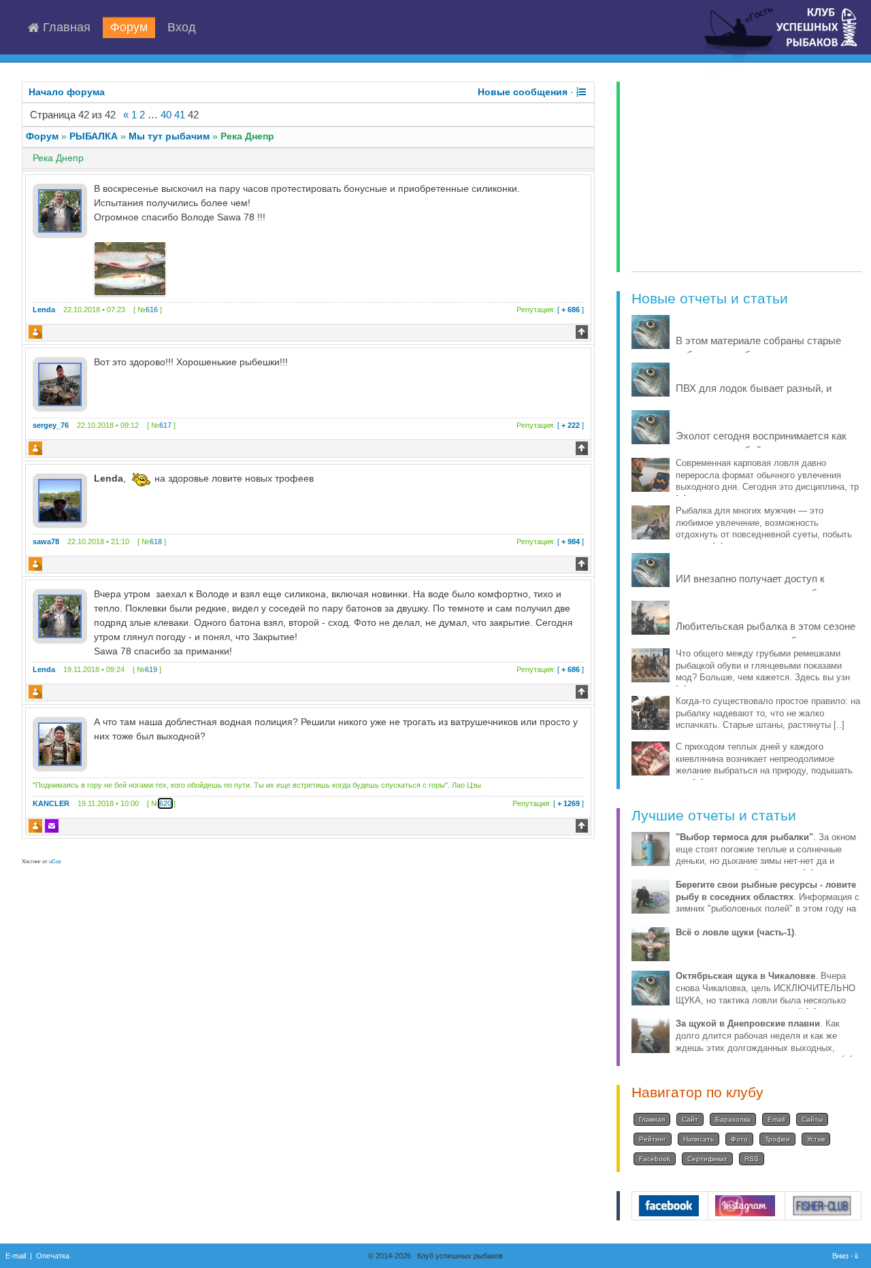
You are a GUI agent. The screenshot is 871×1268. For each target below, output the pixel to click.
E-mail (15, 1256)
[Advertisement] (746, 177)
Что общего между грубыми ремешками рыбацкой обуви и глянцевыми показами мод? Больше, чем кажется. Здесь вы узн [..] (763, 672)
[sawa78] (60, 499)
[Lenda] (60, 210)
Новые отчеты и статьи (709, 298)
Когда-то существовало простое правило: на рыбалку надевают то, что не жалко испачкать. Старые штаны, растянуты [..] (768, 713)
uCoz (55, 861)
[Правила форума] (581, 91)
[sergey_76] (60, 383)
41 (179, 114)
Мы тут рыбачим (169, 136)
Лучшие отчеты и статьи (713, 815)
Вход (181, 28)
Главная (65, 28)
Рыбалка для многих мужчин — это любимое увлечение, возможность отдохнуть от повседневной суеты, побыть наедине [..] (764, 529)
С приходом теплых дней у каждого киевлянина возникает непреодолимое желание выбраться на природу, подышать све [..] (764, 765)
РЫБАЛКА (93, 136)
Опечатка (52, 1256)
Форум (129, 28)
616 (152, 309)
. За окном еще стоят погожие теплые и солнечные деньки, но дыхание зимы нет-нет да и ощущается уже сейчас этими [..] (766, 855)
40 (166, 114)
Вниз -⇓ (846, 1256)
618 (156, 541)
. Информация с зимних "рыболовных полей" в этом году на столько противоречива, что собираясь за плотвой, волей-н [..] (767, 909)
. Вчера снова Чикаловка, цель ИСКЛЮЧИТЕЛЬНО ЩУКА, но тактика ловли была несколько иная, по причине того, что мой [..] (765, 994)
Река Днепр (247, 136)
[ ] (550, 309)
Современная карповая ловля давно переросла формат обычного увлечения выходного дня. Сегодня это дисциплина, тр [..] (767, 481)
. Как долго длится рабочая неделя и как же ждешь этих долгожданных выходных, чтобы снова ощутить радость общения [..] (764, 1042)
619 (151, 669)
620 (165, 803)
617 (165, 425)
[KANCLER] (60, 743)
